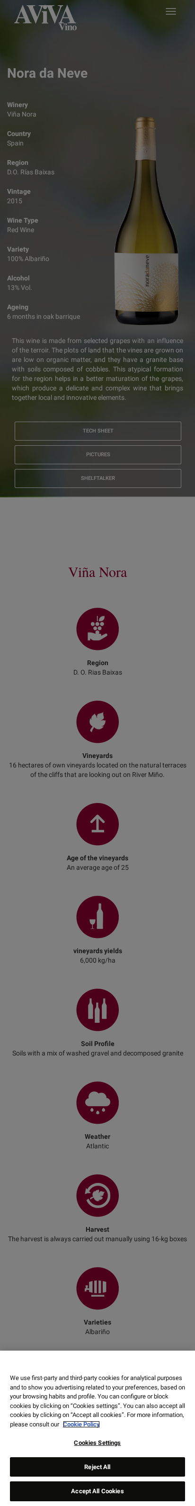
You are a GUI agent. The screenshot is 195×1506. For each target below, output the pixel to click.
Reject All (97, 1466)
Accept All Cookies (97, 1491)
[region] (97, 1428)
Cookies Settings (97, 1442)
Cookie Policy (81, 1424)
